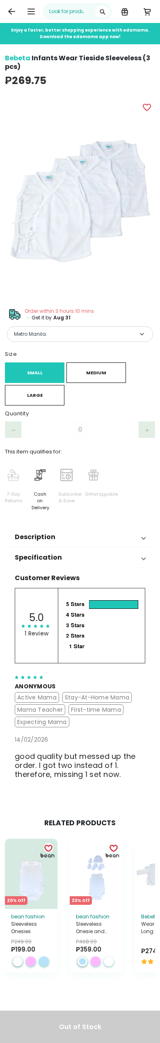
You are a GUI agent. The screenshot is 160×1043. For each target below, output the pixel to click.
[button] (80, 537)
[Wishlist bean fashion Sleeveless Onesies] (48, 848)
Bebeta (17, 58)
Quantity (17, 413)
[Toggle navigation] (31, 11)
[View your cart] (147, 11)
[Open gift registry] (124, 11)
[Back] (11, 11)
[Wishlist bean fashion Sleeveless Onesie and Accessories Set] (114, 848)
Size (11, 354)
